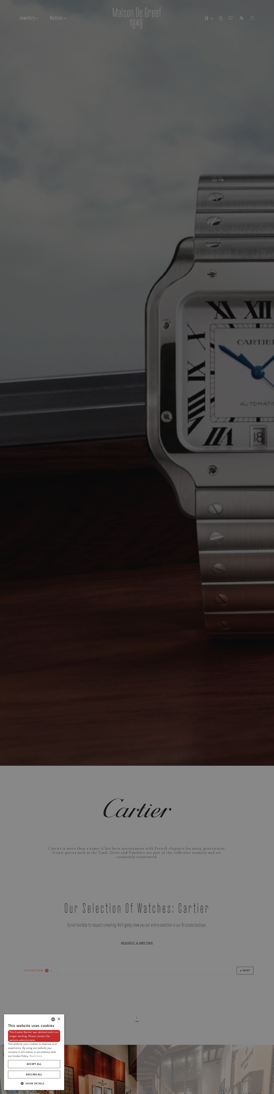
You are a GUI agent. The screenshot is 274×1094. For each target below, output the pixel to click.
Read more (35, 1056)
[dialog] (34, 1052)
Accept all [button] (34, 1064)
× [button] (58, 1019)
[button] (34, 1083)
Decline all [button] (34, 1074)
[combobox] (53, 1019)
